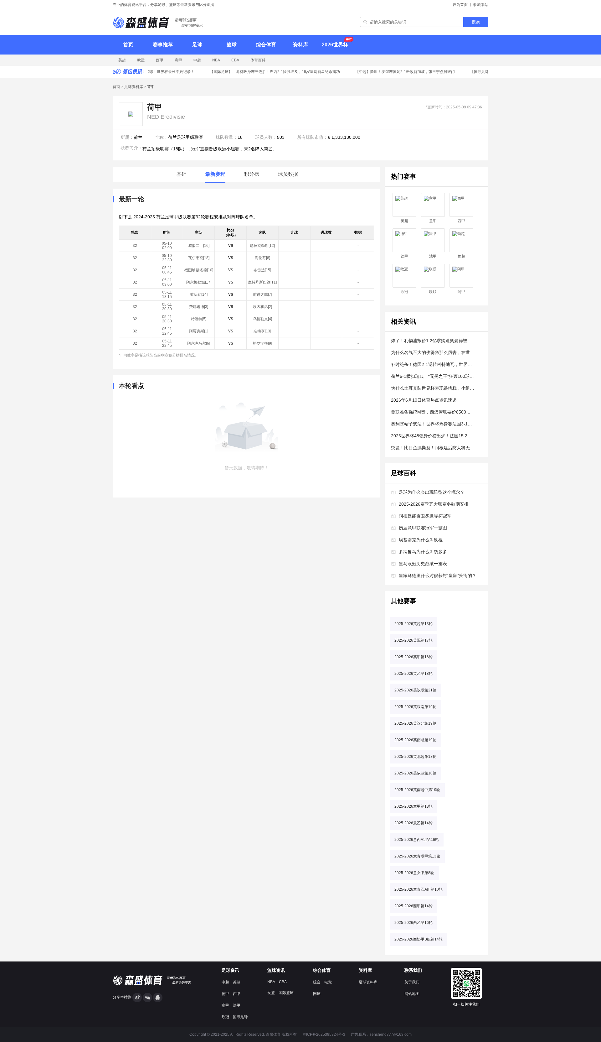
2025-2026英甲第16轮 (413, 657)
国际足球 (240, 1017)
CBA (235, 60)
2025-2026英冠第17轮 (413, 640)
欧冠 (141, 60)
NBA (216, 60)
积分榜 (251, 174)
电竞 (328, 982)
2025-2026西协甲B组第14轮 (418, 939)
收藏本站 (480, 5)
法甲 (433, 256)
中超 (197, 60)
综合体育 (266, 44)
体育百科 (257, 60)
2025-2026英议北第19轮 (415, 723)
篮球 (232, 44)
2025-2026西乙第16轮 (413, 922)
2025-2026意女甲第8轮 (414, 873)
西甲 (159, 60)
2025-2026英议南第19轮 (415, 707)
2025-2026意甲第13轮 (413, 806)
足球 (197, 44)
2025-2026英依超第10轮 (415, 773)
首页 (128, 44)
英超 (122, 60)
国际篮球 (286, 993)
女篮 (271, 993)
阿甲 (461, 291)
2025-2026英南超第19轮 (415, 740)
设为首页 (460, 5)
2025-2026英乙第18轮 (413, 673)
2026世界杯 (335, 44)
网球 (317, 994)
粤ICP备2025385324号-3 (323, 1034)
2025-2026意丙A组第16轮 (416, 839)
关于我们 (411, 982)
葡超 (461, 256)
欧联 (433, 291)
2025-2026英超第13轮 (413, 624)
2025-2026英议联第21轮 (415, 690)
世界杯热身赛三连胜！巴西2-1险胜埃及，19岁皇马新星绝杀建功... (271, 72)
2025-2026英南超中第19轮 (417, 790)
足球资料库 (133, 87)
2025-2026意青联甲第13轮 (417, 856)
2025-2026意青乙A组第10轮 (418, 889)
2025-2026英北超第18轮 (415, 756)
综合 (317, 982)
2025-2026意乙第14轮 (413, 823)
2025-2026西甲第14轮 (413, 906)
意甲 (178, 60)
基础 (182, 174)
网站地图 (411, 994)
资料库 (300, 44)
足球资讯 (230, 970)
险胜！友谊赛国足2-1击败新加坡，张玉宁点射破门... (401, 72)
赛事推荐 (163, 44)
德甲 (404, 256)
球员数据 (288, 174)
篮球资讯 (276, 970)
